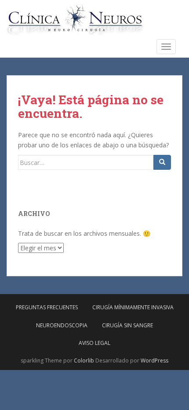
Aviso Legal (94, 343)
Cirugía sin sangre (127, 325)
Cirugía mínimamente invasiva (133, 307)
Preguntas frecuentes (47, 307)
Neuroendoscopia (61, 325)
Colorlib (84, 360)
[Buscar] (162, 162)
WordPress (154, 360)
